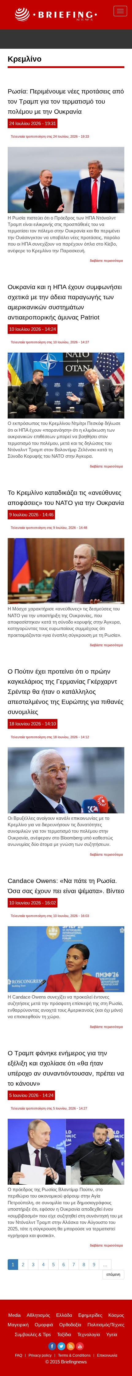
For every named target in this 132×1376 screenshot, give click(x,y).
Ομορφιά (44, 1324)
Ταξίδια (64, 1334)
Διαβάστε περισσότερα (106, 260)
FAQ (18, 1355)
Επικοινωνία (107, 1355)
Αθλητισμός (38, 1315)
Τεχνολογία (88, 1334)
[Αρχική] (55, 15)
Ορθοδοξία (70, 1324)
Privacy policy (40, 1355)
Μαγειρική (18, 1324)
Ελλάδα (64, 1315)
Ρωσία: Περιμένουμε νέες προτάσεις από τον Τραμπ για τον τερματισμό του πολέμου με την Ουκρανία (66, 101)
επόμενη (113, 1274)
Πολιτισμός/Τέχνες (105, 1324)
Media (14, 1315)
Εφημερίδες (90, 1315)
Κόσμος (116, 1315)
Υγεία (111, 1334)
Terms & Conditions (74, 1355)
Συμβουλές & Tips (33, 1334)
